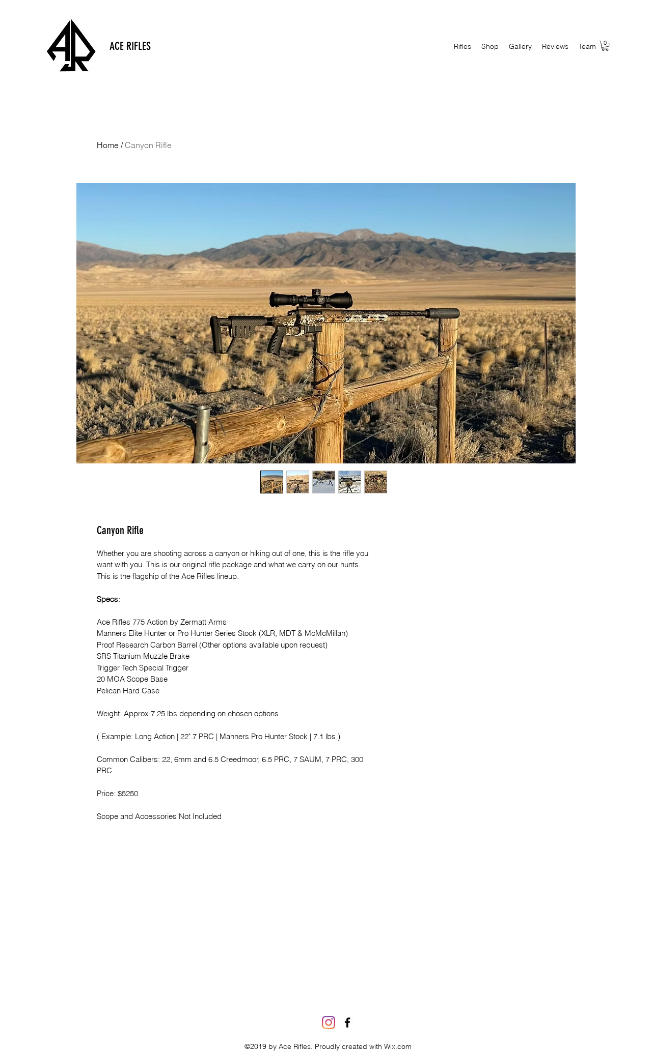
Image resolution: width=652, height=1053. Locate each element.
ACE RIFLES (130, 46)
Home (108, 145)
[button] (490, 46)
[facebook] (347, 1022)
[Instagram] (328, 1022)
